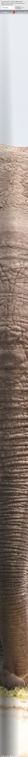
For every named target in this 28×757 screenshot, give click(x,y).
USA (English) (5, 7)
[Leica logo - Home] (14, 12)
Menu (5, 12)
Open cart (25, 12)
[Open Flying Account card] (22, 12)
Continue (18, 7)
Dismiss (23, 8)
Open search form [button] (19, 12)
